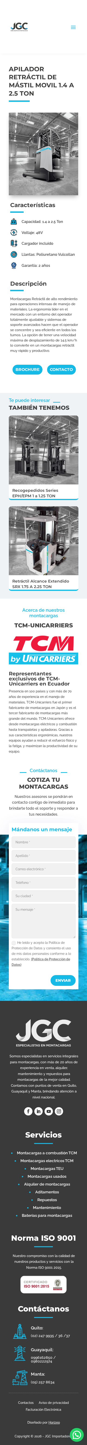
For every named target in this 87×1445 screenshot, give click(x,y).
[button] (77, 1435)
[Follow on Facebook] (28, 1111)
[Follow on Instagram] (59, 1111)
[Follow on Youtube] (49, 1111)
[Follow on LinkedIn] (38, 1111)
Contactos (26, 1402)
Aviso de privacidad (54, 1402)
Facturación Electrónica (43, 1409)
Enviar (63, 980)
